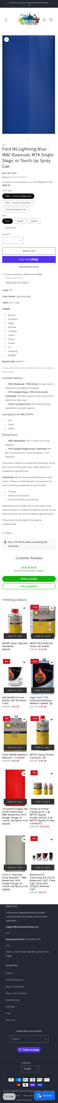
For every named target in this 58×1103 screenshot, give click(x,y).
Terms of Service (14, 980)
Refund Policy (13, 1000)
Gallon (34, 221)
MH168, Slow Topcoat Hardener (15, 645)
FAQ (8, 1013)
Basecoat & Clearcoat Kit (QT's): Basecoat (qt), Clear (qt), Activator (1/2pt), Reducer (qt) (43, 882)
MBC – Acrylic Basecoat (18, 196)
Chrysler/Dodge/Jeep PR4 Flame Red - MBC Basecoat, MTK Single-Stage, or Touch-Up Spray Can (15, 814)
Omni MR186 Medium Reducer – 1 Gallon (15, 756)
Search (9, 973)
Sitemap (10, 1007)
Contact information (24, 1100)
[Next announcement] (52, 4)
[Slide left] (22, 139)
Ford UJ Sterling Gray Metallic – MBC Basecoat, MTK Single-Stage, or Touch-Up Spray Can (15, 880)
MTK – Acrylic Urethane (18, 203)
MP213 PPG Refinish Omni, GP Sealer (41, 645)
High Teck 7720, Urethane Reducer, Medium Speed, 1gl (41, 700)
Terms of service (29, 1095)
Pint (7, 221)
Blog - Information (15, 987)
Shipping (5, 177)
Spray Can (12, 228)
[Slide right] (35, 139)
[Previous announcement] (5, 4)
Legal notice (40, 1100)
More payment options (29, 266)
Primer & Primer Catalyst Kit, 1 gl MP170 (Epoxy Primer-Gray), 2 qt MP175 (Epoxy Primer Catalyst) (42, 816)
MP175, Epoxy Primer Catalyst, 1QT (42, 756)
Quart (20, 221)
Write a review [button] (29, 579)
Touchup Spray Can (15, 210)
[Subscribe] (45, 1039)
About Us (10, 1020)
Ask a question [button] (29, 586)
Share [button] (8, 533)
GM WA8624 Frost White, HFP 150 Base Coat (14, 700)
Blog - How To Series (16, 993)
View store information (17, 282)
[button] (6, 20)
